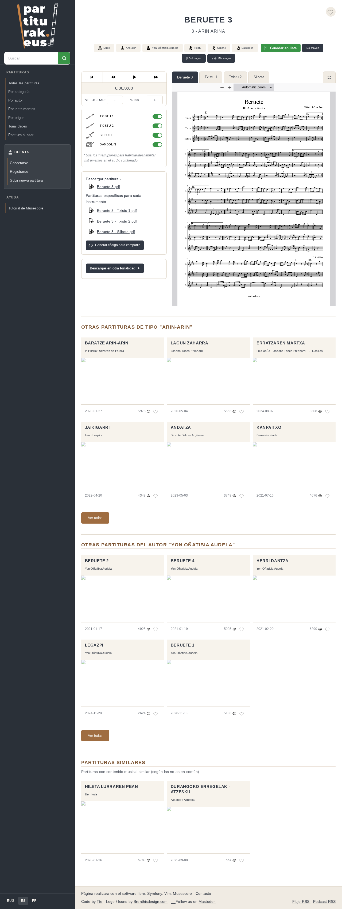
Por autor (15, 100)
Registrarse (19, 172)
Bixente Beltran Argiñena (187, 435)
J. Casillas (316, 350)
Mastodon (207, 902)
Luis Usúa (263, 350)
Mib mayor (221, 58)
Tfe (99, 902)
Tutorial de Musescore (26, 208)
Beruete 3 (185, 77)
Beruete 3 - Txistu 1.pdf (117, 210)
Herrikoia (91, 794)
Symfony (154, 894)
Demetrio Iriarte (266, 435)
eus (10, 901)
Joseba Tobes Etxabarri (187, 350)
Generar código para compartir (117, 245)
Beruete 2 (97, 561)
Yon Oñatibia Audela (165, 47)
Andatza (181, 427)
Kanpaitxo (268, 427)
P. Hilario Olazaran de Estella (104, 350)
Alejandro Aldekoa (183, 799)
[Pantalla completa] (329, 77)
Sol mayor (193, 58)
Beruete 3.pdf (108, 187)
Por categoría (19, 92)
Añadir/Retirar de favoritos (331, 12)
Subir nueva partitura (26, 180)
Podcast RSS (324, 902)
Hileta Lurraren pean (111, 786)
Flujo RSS (301, 902)
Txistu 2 (235, 77)
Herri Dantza (272, 561)
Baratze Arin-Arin (107, 343)
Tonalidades (17, 126)
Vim (167, 894)
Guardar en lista (283, 48)
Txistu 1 (211, 77)
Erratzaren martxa (280, 343)
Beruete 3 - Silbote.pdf (116, 232)
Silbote (259, 77)
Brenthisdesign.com (151, 902)
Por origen (16, 118)
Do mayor (312, 47)
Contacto (203, 894)
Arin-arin (131, 47)
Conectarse (19, 163)
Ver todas (95, 518)
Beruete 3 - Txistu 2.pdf (117, 221)
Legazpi (94, 645)
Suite (106, 47)
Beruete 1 (183, 645)
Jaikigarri (97, 427)
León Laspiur (94, 435)
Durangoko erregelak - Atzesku (200, 789)
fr (34, 901)
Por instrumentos (21, 109)
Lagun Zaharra (189, 343)
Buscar (64, 58)
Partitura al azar (20, 135)
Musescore (182, 894)
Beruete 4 (183, 561)
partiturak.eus (37, 25)
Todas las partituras (24, 83)
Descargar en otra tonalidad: (113, 268)
